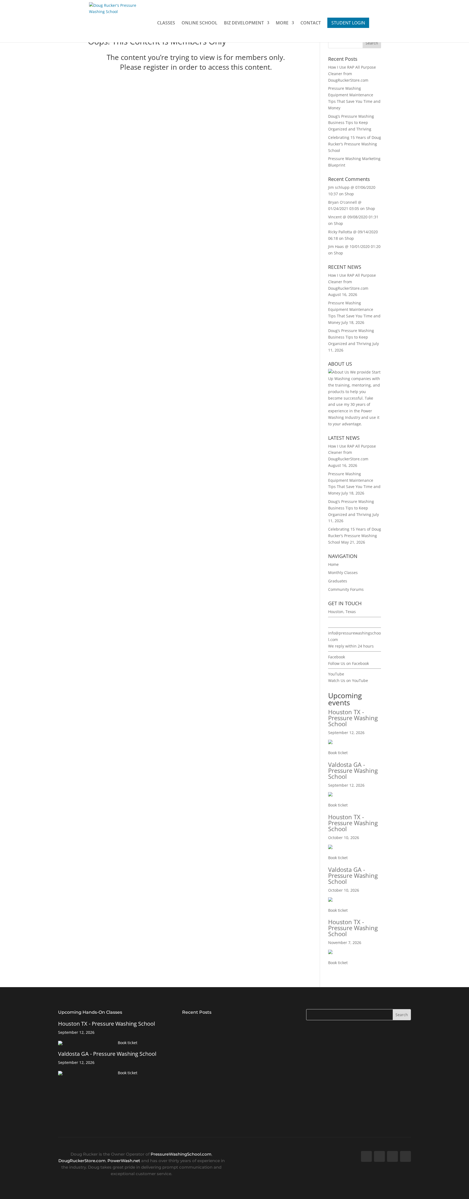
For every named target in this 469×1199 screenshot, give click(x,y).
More (282, 23)
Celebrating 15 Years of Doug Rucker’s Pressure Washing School (354, 144)
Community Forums (346, 589)
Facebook (336, 656)
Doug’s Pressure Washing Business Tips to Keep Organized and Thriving (351, 123)
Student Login (348, 23)
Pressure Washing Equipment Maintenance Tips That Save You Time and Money (231, 1058)
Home (333, 564)
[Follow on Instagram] (405, 1156)
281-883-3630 (340, 622)
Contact (310, 23)
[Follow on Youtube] (392, 1156)
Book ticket (338, 752)
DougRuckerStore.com (82, 1160)
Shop (349, 193)
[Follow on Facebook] (366, 1156)
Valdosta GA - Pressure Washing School (353, 770)
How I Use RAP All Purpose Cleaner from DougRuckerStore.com (222, 1025)
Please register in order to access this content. (196, 67)
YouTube (336, 674)
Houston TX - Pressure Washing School (353, 718)
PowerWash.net (123, 1160)
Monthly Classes (343, 572)
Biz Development (244, 23)
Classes (166, 23)
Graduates (337, 580)
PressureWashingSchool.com (181, 1154)
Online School (199, 23)
